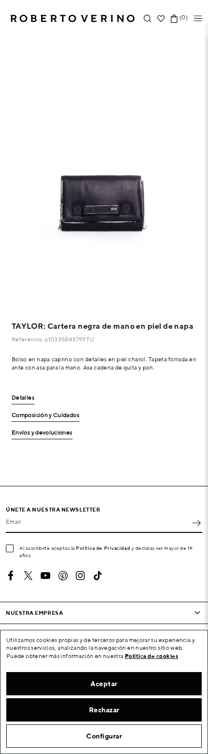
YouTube (45, 575)
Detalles (23, 398)
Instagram (80, 575)
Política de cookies (151, 655)
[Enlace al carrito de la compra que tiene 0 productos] (174, 19)
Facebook (10, 575)
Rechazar (104, 710)
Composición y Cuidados (45, 415)
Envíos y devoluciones (42, 433)
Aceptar (104, 684)
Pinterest (63, 575)
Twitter (28, 575)
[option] (104, 170)
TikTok (98, 575)
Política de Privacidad (103, 548)
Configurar (104, 736)
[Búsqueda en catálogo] (147, 19)
